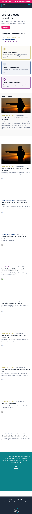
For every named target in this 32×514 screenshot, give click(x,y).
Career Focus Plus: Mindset (8, 39)
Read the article (5, 132)
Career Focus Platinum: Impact (9, 41)
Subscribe (6, 27)
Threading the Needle (8, 404)
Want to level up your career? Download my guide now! (16, 1)
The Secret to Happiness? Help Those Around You (13, 336)
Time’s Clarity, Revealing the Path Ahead (14, 436)
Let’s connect (6, 501)
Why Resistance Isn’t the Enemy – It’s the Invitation (15, 118)
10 (19, 449)
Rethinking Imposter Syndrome (11, 303)
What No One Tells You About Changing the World (15, 370)
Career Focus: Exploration (13, 37)
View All (3, 37)
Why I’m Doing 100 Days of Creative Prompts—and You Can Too (13, 270)
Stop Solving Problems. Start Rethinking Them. (14, 203)
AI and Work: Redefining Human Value (13, 236)
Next (29, 449)
